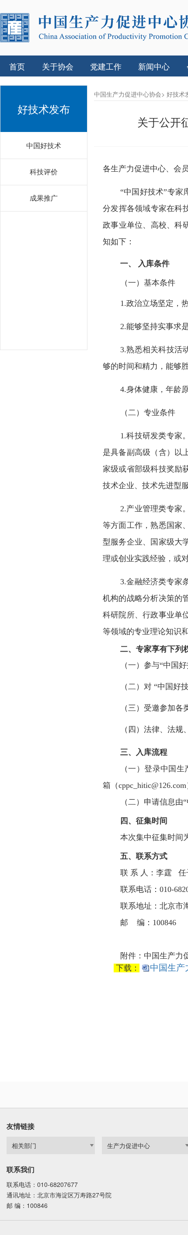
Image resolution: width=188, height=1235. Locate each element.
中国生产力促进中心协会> (129, 94)
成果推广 (44, 198)
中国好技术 (43, 145)
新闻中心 (154, 66)
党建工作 (106, 66)
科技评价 (44, 172)
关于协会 (57, 66)
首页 (17, 66)
